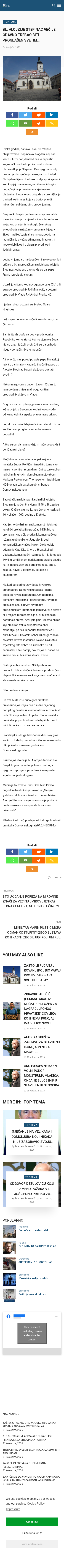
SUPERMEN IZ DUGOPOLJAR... (36, 1262)
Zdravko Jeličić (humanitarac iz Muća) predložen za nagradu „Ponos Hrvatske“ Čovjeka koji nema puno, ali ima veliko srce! (40, 1008)
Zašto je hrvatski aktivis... (33, 1294)
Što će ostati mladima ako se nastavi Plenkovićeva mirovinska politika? (27, 1438)
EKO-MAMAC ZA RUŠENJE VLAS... (38, 1246)
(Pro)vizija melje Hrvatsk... (34, 1278)
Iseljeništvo (23, 1274)
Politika (22, 1242)
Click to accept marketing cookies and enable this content (32, 1333)
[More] (32, 132)
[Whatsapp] (12, 123)
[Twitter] (25, 115)
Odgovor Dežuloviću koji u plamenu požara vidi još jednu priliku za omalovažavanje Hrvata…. (32, 1189)
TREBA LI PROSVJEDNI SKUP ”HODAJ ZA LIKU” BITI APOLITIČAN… (31, 1451)
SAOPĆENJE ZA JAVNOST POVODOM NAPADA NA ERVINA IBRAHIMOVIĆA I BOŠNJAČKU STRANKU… (31, 1478)
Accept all (32, 1521)
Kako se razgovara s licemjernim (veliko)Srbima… (24, 1465)
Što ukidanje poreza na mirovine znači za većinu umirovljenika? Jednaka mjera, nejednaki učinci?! (31, 901)
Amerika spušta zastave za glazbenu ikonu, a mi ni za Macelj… (42, 1044)
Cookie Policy (36, 1503)
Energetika (23, 1258)
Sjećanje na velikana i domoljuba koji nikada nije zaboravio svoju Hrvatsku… (32, 1136)
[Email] (25, 123)
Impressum (13, 1509)
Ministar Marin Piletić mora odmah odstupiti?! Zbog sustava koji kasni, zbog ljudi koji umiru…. (33, 932)
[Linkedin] (52, 115)
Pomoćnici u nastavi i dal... (34, 1230)
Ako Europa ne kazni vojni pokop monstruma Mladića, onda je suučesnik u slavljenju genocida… (42, 1075)
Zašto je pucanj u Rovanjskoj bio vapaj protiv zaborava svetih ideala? (42, 973)
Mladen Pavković (25, 1146)
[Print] (38, 123)
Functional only (32, 1532)
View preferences (32, 1543)
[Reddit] (38, 115)
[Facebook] (12, 115)
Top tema (9, 22)
